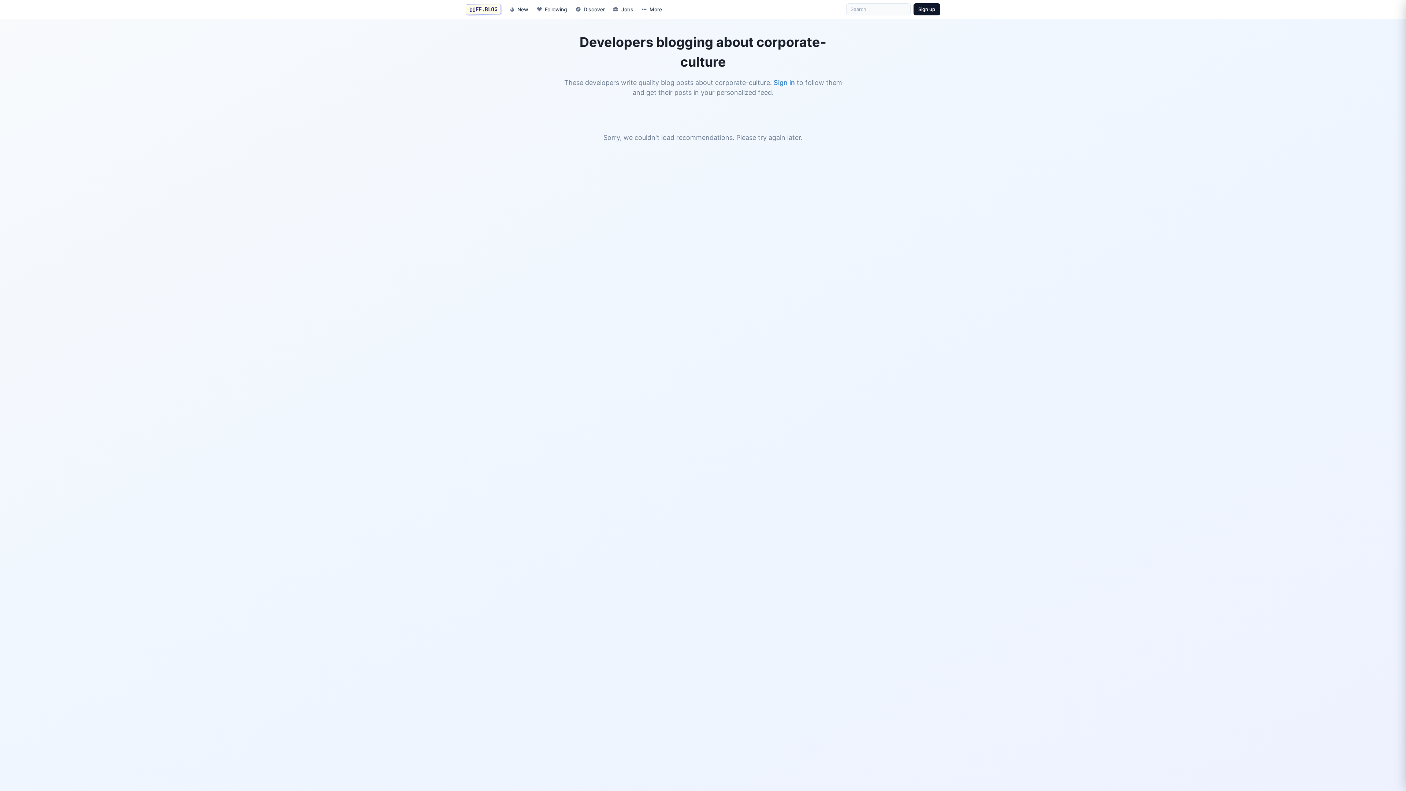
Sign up (926, 9)
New (522, 9)
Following (556, 9)
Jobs (627, 9)
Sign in (784, 82)
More (656, 9)
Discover (594, 9)
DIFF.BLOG (483, 9)
